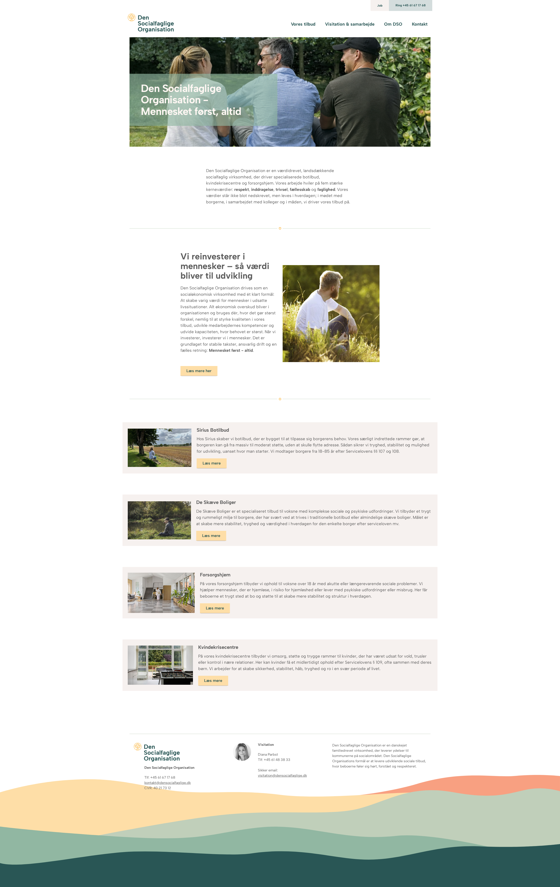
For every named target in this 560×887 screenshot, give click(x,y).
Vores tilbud (303, 24)
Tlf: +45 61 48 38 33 (274, 760)
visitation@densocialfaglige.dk (282, 775)
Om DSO (393, 24)
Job (379, 5)
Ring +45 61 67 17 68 (411, 5)
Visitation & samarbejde (349, 24)
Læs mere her (199, 370)
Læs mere (212, 463)
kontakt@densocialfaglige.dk (167, 783)
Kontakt (419, 24)
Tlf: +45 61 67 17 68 (159, 777)
